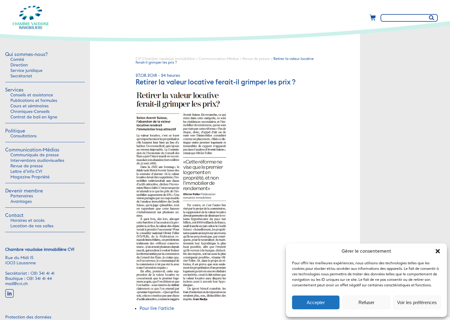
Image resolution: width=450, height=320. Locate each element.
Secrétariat (21, 76)
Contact (14, 215)
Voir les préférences (417, 302)
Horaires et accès (27, 220)
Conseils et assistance (31, 95)
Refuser (366, 302)
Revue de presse (26, 166)
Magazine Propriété (30, 177)
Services (14, 89)
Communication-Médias (32, 149)
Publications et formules (33, 101)
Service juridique (26, 71)
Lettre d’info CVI (26, 171)
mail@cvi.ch (16, 284)
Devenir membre (24, 190)
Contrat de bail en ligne (33, 117)
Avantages (21, 201)
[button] (438, 251)
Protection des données (28, 317)
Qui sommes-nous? (26, 54)
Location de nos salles (32, 226)
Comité (17, 60)
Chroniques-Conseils (30, 112)
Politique (15, 130)
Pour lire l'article (157, 308)
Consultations (23, 136)
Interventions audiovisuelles (37, 160)
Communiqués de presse (34, 155)
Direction (19, 65)
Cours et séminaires (29, 106)
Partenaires (21, 196)
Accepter (316, 302)
